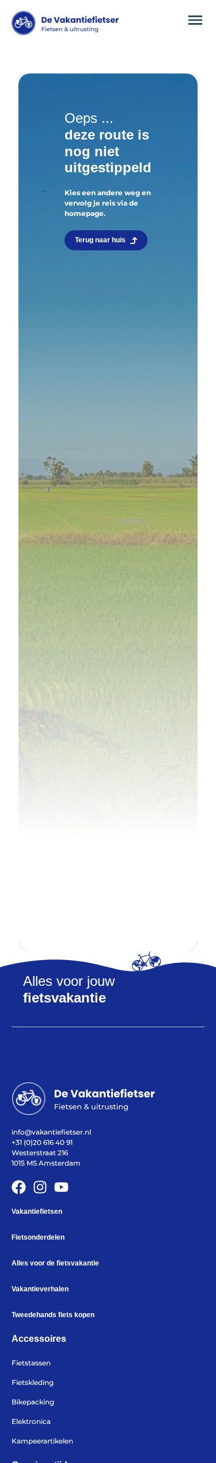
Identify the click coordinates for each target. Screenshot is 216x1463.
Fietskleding (33, 1382)
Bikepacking (33, 1402)
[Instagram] (40, 1187)
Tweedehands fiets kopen (53, 1315)
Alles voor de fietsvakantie (55, 1263)
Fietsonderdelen (38, 1237)
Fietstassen (31, 1362)
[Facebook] (19, 1187)
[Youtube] (61, 1187)
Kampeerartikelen (42, 1441)
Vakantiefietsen (37, 1211)
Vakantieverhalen (40, 1289)
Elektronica (31, 1421)
